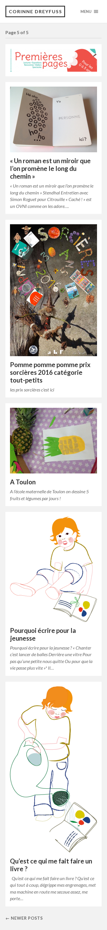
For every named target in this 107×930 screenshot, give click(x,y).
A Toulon (23, 482)
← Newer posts (24, 918)
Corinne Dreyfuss (35, 11)
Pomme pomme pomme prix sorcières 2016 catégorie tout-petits (50, 372)
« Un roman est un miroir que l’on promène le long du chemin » (50, 168)
